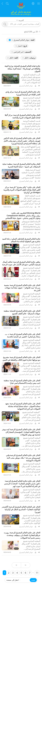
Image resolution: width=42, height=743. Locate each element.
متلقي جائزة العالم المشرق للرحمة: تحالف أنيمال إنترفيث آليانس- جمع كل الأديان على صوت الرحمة (21, 263)
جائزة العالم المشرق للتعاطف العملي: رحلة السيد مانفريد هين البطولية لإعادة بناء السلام (21, 240)
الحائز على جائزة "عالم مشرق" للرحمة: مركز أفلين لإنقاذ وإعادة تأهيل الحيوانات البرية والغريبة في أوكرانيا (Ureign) (22, 190)
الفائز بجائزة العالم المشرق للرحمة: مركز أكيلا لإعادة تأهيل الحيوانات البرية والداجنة (22, 116)
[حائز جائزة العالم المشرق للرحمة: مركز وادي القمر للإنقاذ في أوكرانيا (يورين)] (10, 102)
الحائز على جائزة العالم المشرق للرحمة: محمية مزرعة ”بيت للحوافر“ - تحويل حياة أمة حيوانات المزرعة (22, 288)
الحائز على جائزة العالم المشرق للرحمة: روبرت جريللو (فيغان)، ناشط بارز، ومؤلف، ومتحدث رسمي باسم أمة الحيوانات (22, 535)
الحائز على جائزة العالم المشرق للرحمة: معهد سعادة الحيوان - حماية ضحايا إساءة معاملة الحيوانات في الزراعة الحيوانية (22, 406)
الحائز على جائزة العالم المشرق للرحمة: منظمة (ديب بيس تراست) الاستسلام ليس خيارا (22, 381)
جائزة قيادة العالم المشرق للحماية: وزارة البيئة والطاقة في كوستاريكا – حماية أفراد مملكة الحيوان (22, 69)
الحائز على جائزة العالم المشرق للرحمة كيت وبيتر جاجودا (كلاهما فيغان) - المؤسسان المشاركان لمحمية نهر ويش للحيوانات (21, 432)
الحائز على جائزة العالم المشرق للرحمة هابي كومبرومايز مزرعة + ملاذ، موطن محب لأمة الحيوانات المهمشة (23, 458)
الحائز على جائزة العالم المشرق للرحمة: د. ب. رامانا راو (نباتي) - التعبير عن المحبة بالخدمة (22, 335)
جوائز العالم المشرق (26, 86)
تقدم (33, 580)
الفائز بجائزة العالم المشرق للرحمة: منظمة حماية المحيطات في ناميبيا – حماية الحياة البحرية (21, 165)
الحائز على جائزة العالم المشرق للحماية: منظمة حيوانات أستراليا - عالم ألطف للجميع (22, 312)
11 (37, 572)
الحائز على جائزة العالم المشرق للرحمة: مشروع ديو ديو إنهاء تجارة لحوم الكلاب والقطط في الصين (21, 358)
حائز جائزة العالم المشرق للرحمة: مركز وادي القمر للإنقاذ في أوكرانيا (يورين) (22, 93)
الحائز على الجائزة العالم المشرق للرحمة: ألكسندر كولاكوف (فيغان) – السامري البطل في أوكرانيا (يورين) (21, 509)
